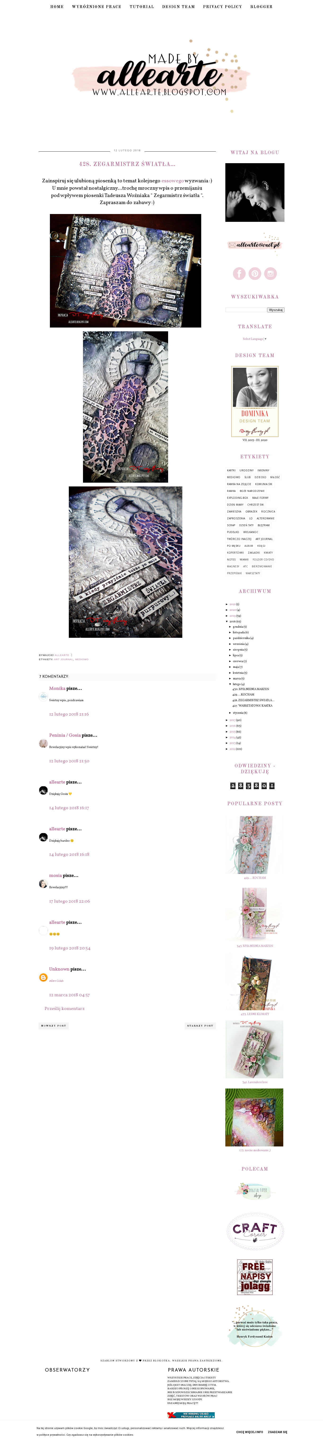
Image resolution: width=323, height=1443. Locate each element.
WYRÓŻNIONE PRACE (97, 7)
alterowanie (266, 518)
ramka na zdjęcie (239, 484)
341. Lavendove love (255, 1082)
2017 (233, 720)
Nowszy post (53, 1026)
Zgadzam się (277, 1432)
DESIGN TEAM (178, 7)
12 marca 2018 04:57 (69, 995)
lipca (236, 655)
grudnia (238, 627)
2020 (233, 610)
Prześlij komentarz (64, 1009)
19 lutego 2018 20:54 (70, 948)
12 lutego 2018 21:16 (69, 714)
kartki (231, 470)
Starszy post (200, 1026)
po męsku (233, 545)
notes (231, 559)
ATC (245, 566)
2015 (233, 732)
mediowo (82, 659)
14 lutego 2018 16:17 (69, 808)
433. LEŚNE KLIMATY (255, 1014)
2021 (233, 604)
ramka (231, 491)
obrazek (251, 511)
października (241, 638)
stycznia (238, 713)
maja (236, 667)
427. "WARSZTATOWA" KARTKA (252, 706)
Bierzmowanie (262, 566)
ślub (247, 477)
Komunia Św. (264, 484)
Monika (57, 688)
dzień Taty (246, 525)
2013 (233, 743)
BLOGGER (261, 7)
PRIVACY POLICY (222, 7)
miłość (275, 477)
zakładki (254, 552)
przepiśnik (234, 573)
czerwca (238, 661)
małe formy (260, 497)
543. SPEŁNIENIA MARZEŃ (255, 946)
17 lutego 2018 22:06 (69, 901)
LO (251, 518)
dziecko (260, 477)
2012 (233, 749)
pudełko (233, 532)
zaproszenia (236, 518)
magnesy (233, 566)
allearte (57, 782)
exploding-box (237, 497)
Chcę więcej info (249, 1432)
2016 (233, 726)
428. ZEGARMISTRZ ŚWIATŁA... (253, 700)
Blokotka (161, 1360)
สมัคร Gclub (56, 981)
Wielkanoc (250, 532)
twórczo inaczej (239, 539)
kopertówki (235, 552)
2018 (233, 622)
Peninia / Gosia (65, 735)
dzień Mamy (235, 504)
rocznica (268, 511)
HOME (57, 7)
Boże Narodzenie (252, 491)
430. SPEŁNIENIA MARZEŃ (250, 689)
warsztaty (253, 573)
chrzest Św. (255, 504)
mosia (55, 875)
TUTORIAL (142, 7)
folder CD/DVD (263, 559)
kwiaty (268, 552)
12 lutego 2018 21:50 (69, 761)
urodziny (246, 470)
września (239, 644)
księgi (261, 545)
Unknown (59, 969)
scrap (231, 525)
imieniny (263, 470)
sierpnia (238, 650)
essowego (173, 181)
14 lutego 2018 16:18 (69, 854)
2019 (233, 616)
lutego (237, 684)
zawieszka (234, 511)
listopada (239, 632)
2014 (233, 737)
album (248, 545)
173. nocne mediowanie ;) (255, 1150)
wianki (244, 559)
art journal (63, 659)
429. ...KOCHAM (243, 695)
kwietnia (238, 673)
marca (237, 679)
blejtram (264, 525)
